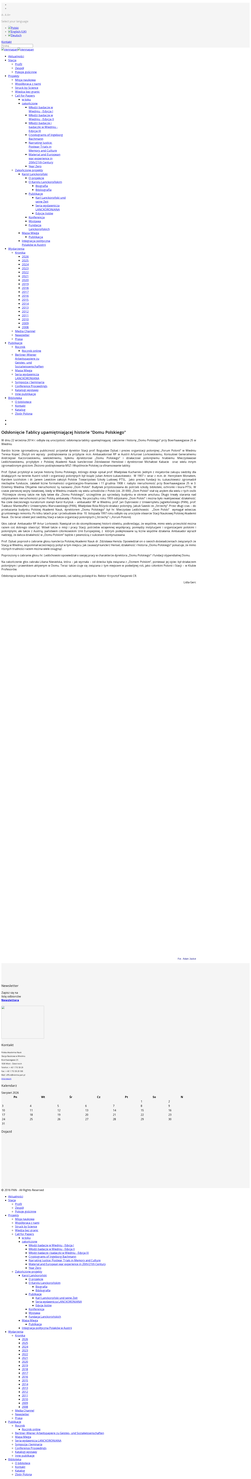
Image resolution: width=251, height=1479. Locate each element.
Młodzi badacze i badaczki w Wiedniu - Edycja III (43, 127)
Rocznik (20, 347)
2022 (25, 272)
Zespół (19, 68)
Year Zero (35, 166)
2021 (25, 276)
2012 (25, 311)
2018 (25, 288)
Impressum (6, 1078)
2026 (25, 256)
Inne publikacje (25, 394)
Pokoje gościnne (26, 72)
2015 (25, 300)
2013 (25, 307)
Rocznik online (31, 351)
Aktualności (16, 56)
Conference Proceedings (31, 386)
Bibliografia (44, 190)
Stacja (12, 60)
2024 (25, 264)
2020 (25, 280)
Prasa (19, 339)
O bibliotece (23, 402)
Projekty (13, 76)
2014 (25, 304)
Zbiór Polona (23, 413)
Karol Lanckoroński (35, 174)
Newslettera (10, 1000)
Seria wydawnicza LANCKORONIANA (48, 207)
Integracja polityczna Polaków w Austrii (36, 243)
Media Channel (25, 331)
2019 (25, 284)
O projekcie (36, 178)
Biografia (42, 186)
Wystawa (35, 221)
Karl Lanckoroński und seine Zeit (57, 1298)
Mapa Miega (30, 233)
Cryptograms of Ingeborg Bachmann (52, 1256)
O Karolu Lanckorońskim (45, 182)
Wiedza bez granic (27, 92)
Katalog (20, 410)
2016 (25, 296)
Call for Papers (25, 95)
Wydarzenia (16, 249)
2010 (25, 319)
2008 (25, 327)
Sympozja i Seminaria (29, 382)
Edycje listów (44, 213)
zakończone (30, 103)
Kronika (20, 253)
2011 (25, 315)
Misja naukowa (25, 80)
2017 (25, 292)
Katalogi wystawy (27, 390)
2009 (25, 323)
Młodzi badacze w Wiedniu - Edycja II (41, 117)
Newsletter (22, 335)
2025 (25, 260)
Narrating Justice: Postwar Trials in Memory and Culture (43, 146)
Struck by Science (26, 88)
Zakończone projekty (29, 170)
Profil (18, 64)
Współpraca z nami (28, 84)
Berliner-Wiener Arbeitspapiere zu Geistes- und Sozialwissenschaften (29, 360)
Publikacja (36, 237)
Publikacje (36, 194)
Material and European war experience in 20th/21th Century (44, 158)
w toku (26, 99)
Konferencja (37, 217)
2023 (25, 268)
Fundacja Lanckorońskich (39, 227)
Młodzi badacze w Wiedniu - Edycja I (41, 109)
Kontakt (6, 42)
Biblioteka (15, 398)
